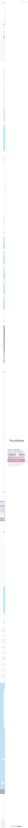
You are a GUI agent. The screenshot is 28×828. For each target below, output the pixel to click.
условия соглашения (14, 465)
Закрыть (24, 1)
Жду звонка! (16, 460)
